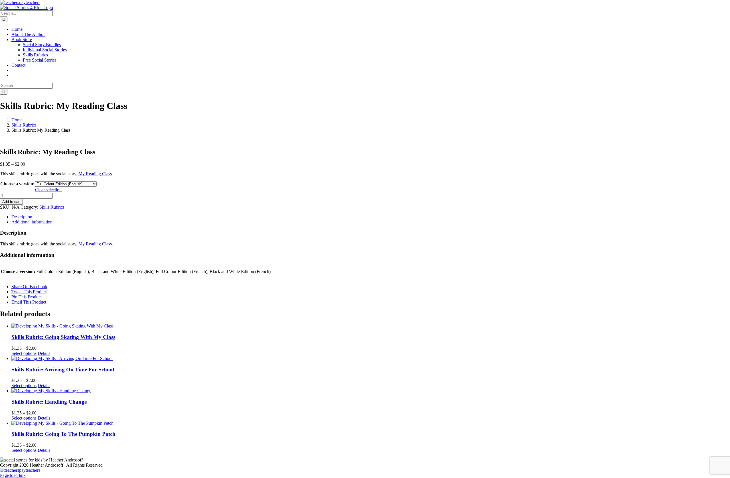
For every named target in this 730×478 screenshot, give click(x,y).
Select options (23, 353)
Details (44, 353)
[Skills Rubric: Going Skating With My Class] (370, 326)
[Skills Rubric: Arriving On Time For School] (370, 358)
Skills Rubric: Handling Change (49, 402)
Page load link (13, 475)
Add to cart (11, 202)
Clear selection (48, 189)
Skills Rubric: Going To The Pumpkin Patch (63, 434)
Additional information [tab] (31, 221)
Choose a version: (17, 183)
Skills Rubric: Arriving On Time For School (62, 370)
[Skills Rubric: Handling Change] (370, 390)
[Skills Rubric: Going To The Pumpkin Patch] (370, 423)
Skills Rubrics (51, 207)
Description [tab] (21, 216)
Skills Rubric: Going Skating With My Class (63, 337)
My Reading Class (95, 173)
